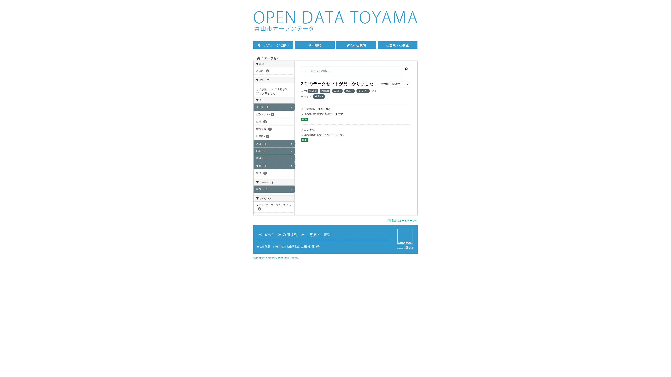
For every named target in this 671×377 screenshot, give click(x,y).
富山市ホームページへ (404, 220)
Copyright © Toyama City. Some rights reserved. (276, 258)
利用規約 (290, 235)
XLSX (304, 119)
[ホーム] (258, 58)
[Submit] (406, 69)
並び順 (385, 84)
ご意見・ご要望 (318, 235)
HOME (269, 235)
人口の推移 (308, 129)
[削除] (315, 91)
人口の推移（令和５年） (316, 109)
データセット (273, 58)
